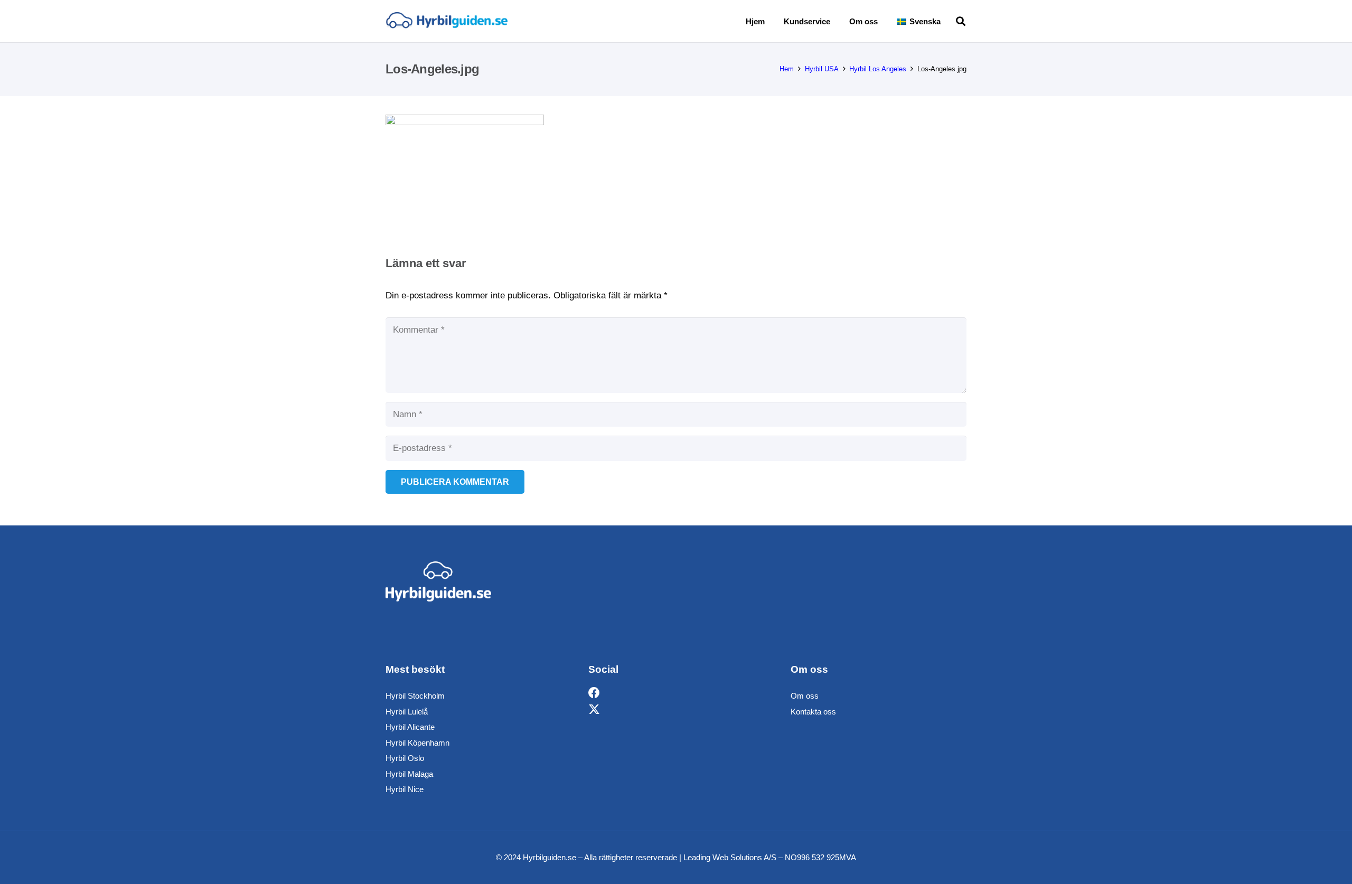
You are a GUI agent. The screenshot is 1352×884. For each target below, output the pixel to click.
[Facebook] (594, 693)
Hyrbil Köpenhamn (417, 742)
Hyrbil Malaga (409, 773)
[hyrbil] (447, 21)
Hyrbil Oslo (405, 758)
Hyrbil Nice (405, 789)
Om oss (805, 695)
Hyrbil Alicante (410, 726)
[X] (594, 710)
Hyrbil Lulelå (407, 711)
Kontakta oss (813, 711)
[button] (948, 21)
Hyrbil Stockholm (415, 695)
